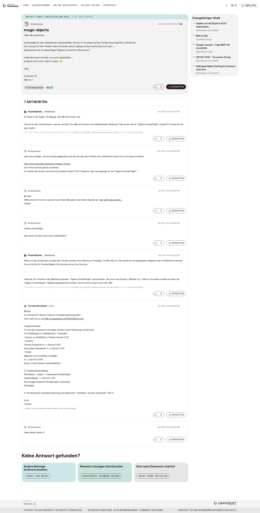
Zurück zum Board (37, 476)
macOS (49, 87)
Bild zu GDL (202, 35)
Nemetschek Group (226, 510)
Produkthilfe (109, 5)
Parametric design (204, 39)
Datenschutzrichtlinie (100, 510)
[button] (155, 86)
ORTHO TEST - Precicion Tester (213, 57)
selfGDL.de (76, 132)
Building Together (90, 5)
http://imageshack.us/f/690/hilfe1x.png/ (64, 318)
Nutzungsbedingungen (125, 510)
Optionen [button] (184, 17)
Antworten (177, 86)
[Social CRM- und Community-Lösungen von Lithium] (30, 503)
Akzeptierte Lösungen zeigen (100, 476)
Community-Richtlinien (151, 510)
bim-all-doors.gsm (135, 132)
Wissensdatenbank (41, 5)
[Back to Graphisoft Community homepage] (11, 5)
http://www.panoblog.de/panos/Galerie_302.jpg (47, 163)
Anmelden (250, 5)
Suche (226, 5)
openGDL (86, 132)
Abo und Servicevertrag (65, 5)
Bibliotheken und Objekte (207, 30)
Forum (26, 5)
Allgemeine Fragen (204, 52)
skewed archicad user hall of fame (105, 132)
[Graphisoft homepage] (225, 503)
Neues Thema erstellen (153, 476)
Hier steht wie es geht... (110, 199)
